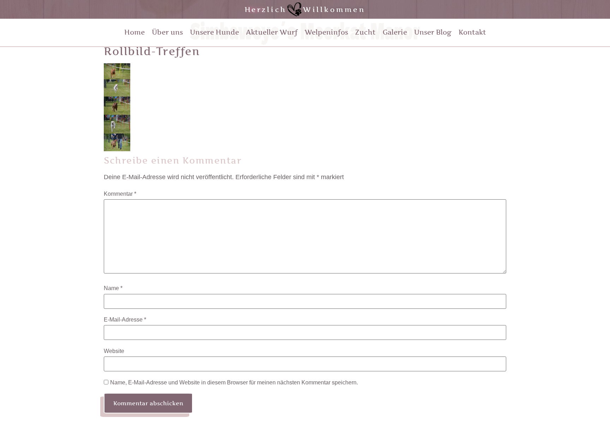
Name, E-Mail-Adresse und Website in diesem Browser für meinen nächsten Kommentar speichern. (234, 382)
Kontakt (472, 32)
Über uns (167, 32)
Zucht (365, 32)
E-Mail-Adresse (125, 320)
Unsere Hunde (214, 32)
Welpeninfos (326, 32)
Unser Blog (432, 32)
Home (134, 32)
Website (114, 351)
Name (113, 288)
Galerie (395, 32)
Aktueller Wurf (272, 32)
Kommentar (120, 194)
